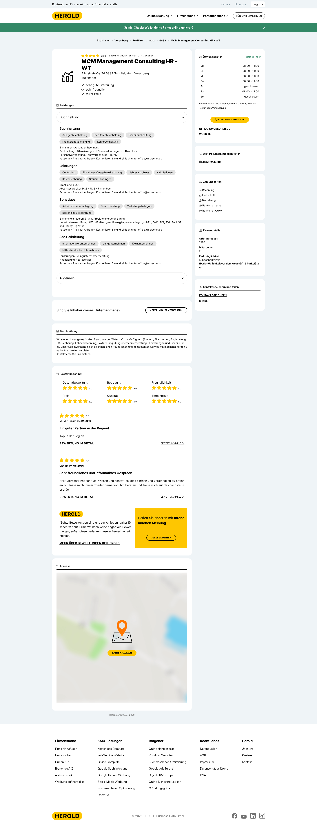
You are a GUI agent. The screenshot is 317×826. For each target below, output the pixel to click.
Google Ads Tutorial (161, 768)
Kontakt (247, 762)
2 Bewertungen (118, 55)
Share (203, 300)
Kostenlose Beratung (111, 748)
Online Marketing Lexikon (165, 781)
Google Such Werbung (112, 768)
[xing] (262, 816)
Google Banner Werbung (114, 775)
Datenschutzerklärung (214, 768)
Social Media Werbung (112, 781)
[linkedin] (253, 816)
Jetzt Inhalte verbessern (166, 310)
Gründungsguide (159, 788)
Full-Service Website (111, 755)
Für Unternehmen (249, 15)
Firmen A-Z (62, 762)
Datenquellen (208, 748)
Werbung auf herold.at (69, 781)
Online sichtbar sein (161, 748)
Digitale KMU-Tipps (161, 775)
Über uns (240, 4)
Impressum (207, 762)
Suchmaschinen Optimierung (116, 788)
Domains (103, 795)
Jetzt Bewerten (161, 537)
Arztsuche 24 (63, 775)
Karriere (226, 4)
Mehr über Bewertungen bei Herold (89, 543)
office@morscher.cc (215, 128)
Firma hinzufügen (66, 748)
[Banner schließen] (264, 27)
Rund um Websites (161, 755)
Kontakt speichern (213, 295)
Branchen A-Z (64, 768)
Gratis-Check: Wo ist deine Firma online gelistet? (158, 27)
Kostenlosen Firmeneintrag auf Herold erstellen (85, 4)
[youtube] (244, 816)
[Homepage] (67, 16)
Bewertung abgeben (141, 55)
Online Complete (109, 762)
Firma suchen (63, 755)
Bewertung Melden (172, 443)
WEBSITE (205, 133)
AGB (203, 755)
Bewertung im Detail (76, 443)
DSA (203, 775)
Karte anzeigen (122, 652)
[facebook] (234, 816)
